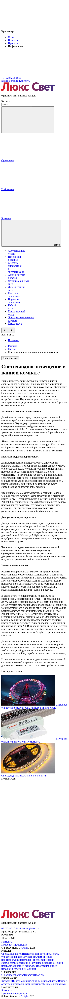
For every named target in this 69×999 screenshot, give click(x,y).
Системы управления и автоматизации (30, 955)
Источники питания (14, 258)
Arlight (24, 947)
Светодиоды (15, 323)
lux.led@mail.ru (30, 928)
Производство (16, 974)
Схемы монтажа (33, 984)
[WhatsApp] (26, 882)
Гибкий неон (12, 307)
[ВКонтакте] (26, 804)
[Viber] (26, 856)
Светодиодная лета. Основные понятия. (24, 775)
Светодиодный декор (19, 965)
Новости (13, 40)
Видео (15, 981)
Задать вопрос (10, 358)
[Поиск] (27, 119)
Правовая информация (14, 944)
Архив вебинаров (40, 981)
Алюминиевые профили (16, 276)
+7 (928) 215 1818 (11, 928)
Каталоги (6, 981)
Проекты (13, 43)
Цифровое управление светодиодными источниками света (34, 706)
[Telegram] (26, 908)
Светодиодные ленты (13, 953)
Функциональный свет (25, 959)
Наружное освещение (14, 301)
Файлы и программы (54, 984)
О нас (11, 37)
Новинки (13, 340)
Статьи (54, 981)
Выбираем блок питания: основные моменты (34, 740)
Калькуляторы (16, 984)
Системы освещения (14, 294)
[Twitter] (26, 830)
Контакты (24, 80)
